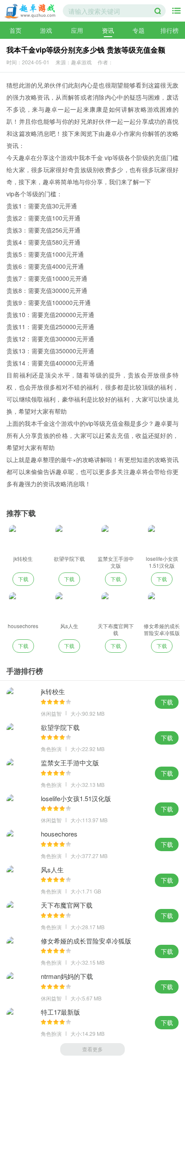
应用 (77, 30)
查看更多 (92, 1049)
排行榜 (169, 30)
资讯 (108, 30)
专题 (139, 30)
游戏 (46, 30)
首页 (15, 30)
